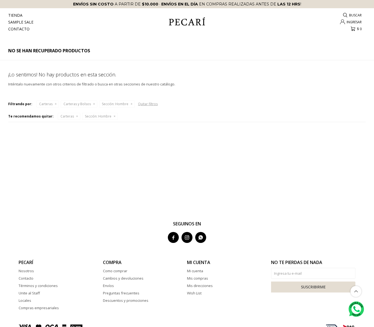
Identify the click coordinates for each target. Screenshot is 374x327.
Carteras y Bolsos (77, 104)
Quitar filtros (148, 104)
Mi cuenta (195, 270)
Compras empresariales (39, 307)
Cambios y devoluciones (123, 278)
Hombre (115, 104)
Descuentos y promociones (125, 300)
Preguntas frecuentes (121, 293)
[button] (353, 15)
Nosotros (26, 270)
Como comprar (115, 270)
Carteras (46, 104)
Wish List (194, 293)
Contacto (19, 28)
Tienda (15, 15)
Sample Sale (20, 22)
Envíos (108, 285)
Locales (25, 300)
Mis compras (197, 278)
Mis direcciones (200, 285)
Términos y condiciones (38, 285)
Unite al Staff (29, 293)
